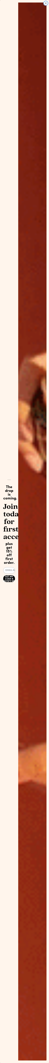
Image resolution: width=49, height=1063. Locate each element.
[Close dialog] (46, 3)
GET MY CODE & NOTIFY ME (9, 578)
